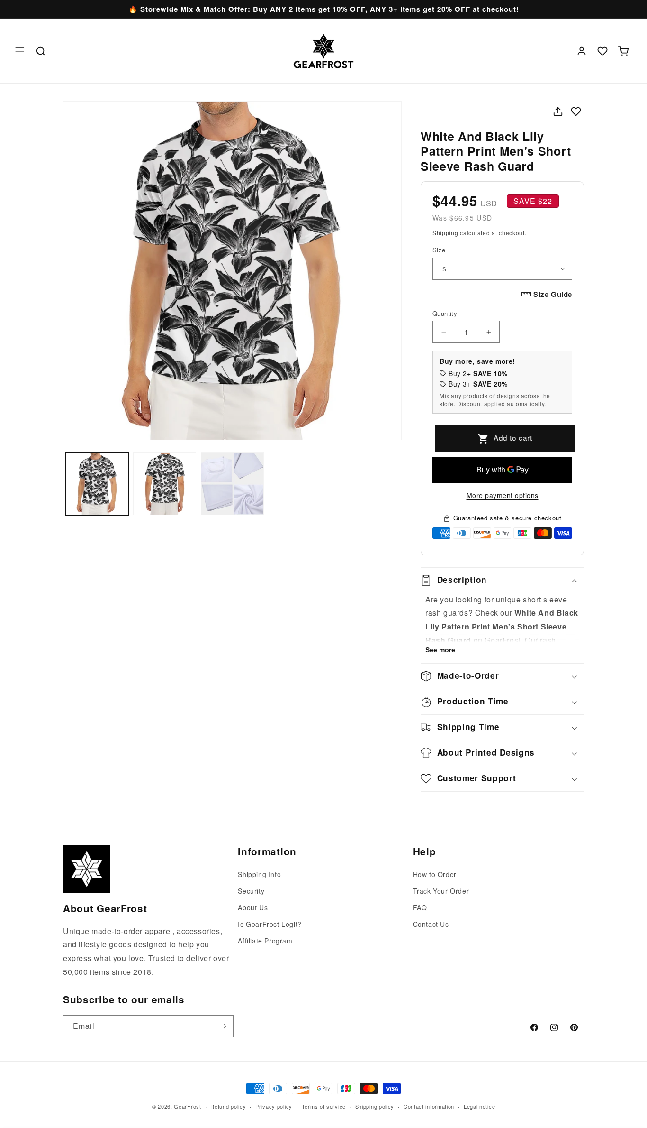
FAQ (420, 907)
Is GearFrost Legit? (269, 924)
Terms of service (324, 1106)
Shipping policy (375, 1106)
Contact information (429, 1106)
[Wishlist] (602, 51)
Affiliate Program (265, 940)
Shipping (445, 233)
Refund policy (228, 1106)
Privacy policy (273, 1106)
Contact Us (431, 924)
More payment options (503, 495)
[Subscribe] (222, 1026)
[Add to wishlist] (576, 111)
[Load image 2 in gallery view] (164, 483)
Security (251, 891)
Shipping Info (259, 874)
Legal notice (479, 1106)
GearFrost (187, 1106)
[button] (19, 51)
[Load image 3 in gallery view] (232, 483)
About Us (253, 907)
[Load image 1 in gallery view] (96, 483)
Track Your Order (441, 891)
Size (439, 249)
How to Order (435, 874)
